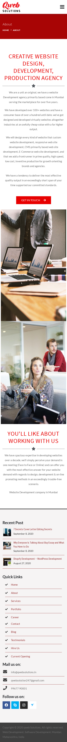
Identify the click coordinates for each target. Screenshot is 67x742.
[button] (33, 200)
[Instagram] (24, 705)
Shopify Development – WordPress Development (37, 558)
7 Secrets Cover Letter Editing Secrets (32, 529)
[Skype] (15, 705)
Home (6, 30)
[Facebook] (6, 705)
